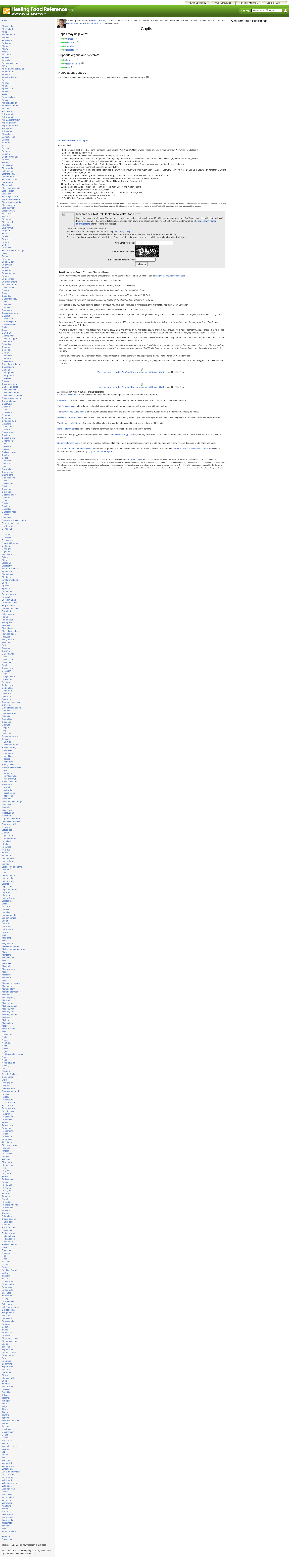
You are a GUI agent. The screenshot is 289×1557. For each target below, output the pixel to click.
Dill (3, 532)
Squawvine (7, 1364)
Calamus (6, 293)
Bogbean (6, 231)
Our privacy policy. (122, 231)
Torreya (5, 1418)
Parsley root (7, 1100)
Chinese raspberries (11, 392)
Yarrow (5, 1509)
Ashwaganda (8, 114)
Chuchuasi (7, 404)
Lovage (5, 932)
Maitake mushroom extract (14, 949)
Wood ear (6, 1500)
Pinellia (5, 1151)
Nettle (4, 1046)
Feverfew (6, 625)
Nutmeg (5, 1066)
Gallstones (71, 42)
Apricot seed (7, 89)
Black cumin (7, 185)
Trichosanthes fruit (10, 1421)
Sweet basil (7, 1389)
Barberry (6, 142)
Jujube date (7, 835)
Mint (4, 980)
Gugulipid (6, 733)
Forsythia (6, 637)
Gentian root (7, 668)
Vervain (5, 1449)
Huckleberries (8, 793)
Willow (5, 1492)
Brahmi (5, 253)
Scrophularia (8, 1313)
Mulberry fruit (8, 1009)
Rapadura (6, 1225)
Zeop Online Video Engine (100, 451)
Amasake (6, 60)
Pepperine (7, 1128)
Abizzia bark (7, 29)
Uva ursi (6, 1438)
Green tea (6, 711)
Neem (5, 1040)
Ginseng (6, 682)
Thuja (4, 1406)
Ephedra (6, 588)
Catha (5, 327)
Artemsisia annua (10, 106)
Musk (4, 1026)
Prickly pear (7, 1190)
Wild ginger (7, 1486)
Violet (4, 1452)
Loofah (5, 921)
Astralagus (7, 131)
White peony (7, 1477)
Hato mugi (6, 742)
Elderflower (7, 571)
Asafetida (6, 108)
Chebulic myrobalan (11, 364)
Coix (4, 444)
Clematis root (8, 432)
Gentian (5, 665)
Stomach (70, 60)
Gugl (4, 730)
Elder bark (6, 563)
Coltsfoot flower (9, 452)
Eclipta (5, 557)
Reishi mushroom (10, 1244)
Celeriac (6, 347)
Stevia (5, 1375)
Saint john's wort (9, 1270)
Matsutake (6, 963)
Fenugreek (7, 622)
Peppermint (7, 1131)
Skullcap (6, 1347)
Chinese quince (9, 390)
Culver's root (7, 483)
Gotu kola (6, 699)
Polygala (6, 1171)
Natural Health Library (71, 423)
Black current (8, 191)
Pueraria (6, 1202)
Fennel (5, 617)
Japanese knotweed (11, 821)
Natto (4, 1037)
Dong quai (7, 549)
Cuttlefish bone (9, 495)
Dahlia (5, 503)
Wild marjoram (8, 1489)
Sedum (5, 1327)
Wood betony (8, 1497)
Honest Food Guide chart (72, 412)
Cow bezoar (7, 472)
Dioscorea (6, 537)
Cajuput (5, 290)
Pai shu (5, 1094)
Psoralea (6, 1199)
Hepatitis (70, 50)
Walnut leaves (8, 1466)
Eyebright (6, 611)
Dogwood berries (10, 543)
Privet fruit (6, 1193)
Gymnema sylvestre (11, 736)
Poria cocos (7, 1179)
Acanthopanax (8, 35)
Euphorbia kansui (10, 603)
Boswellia (6, 248)
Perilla (5, 1134)
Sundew (6, 1384)
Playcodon (7, 1162)
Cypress (6, 500)
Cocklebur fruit (8, 438)
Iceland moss (8, 799)
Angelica (6, 74)
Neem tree (7, 1043)
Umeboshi (6, 1429)
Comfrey (6, 455)
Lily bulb (6, 895)
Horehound (7, 773)
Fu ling (5, 645)
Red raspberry (8, 1236)
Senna (5, 1330)
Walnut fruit (7, 1463)
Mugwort (6, 1000)
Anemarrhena (8, 71)
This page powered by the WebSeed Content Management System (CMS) (131, 372)
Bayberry (6, 151)
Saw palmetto (8, 1301)
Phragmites (7, 1139)
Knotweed (6, 847)
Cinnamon (7, 418)
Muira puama (8, 1003)
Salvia (5, 1279)
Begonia (6, 154)
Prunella (6, 1196)
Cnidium (6, 435)
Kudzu (5, 853)
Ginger (5, 674)
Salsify (5, 1273)
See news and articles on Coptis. (72, 140)
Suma (4, 1381)
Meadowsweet (8, 969)
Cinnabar (6, 415)
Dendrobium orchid (11, 523)
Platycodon (7, 1159)
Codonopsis (7, 441)
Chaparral (6, 358)
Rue (4, 1256)
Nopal (5, 1060)
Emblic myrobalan (10, 580)
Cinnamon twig (9, 421)
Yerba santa (7, 1520)
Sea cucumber (8, 1321)
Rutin (4, 1259)
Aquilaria (6, 91)
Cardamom (7, 310)
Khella (5, 844)
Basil (4, 145)
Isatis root (6, 816)
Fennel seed (7, 620)
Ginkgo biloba (8, 676)
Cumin (5, 486)
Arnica (5, 100)
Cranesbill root (8, 478)
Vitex (4, 1457)
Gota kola (6, 696)
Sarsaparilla (7, 1290)
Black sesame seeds (11, 202)
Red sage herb (9, 1239)
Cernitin (5, 353)
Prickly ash (7, 1185)
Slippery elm (7, 1350)
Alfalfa (5, 49)
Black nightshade (10, 196)
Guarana (6, 725)
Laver (4, 872)
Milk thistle (7, 975)
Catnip (5, 330)
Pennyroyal (7, 1119)
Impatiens (6, 804)
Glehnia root (7, 685)
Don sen (6, 546)
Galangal (6, 648)
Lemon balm (7, 878)
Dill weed (6, 534)
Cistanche (6, 424)
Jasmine (6, 827)
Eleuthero (6, 577)
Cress (4, 480)
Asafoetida (7, 111)
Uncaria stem (8, 1432)
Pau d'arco (7, 1114)
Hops (4, 770)
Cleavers (6, 429)
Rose (4, 1247)
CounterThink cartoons (67, 395)
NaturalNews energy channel (123, 434)
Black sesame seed (11, 199)
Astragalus (7, 128)
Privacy (133, 459)
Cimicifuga (7, 412)
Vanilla (5, 1443)
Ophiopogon (7, 1077)
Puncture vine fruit (10, 1205)
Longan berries (9, 918)
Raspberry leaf (8, 1227)
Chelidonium (8, 367)
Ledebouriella (8, 875)
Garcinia (6, 651)
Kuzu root (6, 855)
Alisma (5, 52)
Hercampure (7, 753)
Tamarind (6, 1398)
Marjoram (6, 955)
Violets (5, 1455)
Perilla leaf (7, 1137)
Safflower (6, 1261)
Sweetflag (6, 1392)
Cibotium (6, 407)
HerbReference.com (66, 429)
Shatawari (6, 1335)
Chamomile (7, 356)
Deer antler (7, 517)
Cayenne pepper (9, 338)
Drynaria (6, 551)
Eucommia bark (9, 600)
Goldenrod (7, 691)
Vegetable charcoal (11, 1446)
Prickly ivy (6, 1188)
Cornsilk (6, 466)
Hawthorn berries (10, 745)
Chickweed (7, 378)
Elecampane (8, 574)
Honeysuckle (8, 764)
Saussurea (7, 1296)
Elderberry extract (10, 569)
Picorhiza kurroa (9, 1145)
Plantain (6, 1156)
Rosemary (6, 1253)
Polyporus (6, 1173)
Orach (5, 1080)
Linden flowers (8, 898)
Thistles (5, 1403)
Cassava (6, 316)
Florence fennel (9, 634)
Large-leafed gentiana (12, 867)
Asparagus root (9, 123)
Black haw (6, 194)
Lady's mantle (8, 858)
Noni (4, 1057)
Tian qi (5, 1412)
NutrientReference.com (67, 443)
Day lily (5, 515)
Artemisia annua (9, 103)
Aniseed (6, 83)
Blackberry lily (8, 208)
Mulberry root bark (10, 1014)
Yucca (5, 1528)
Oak (4, 1068)
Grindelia (6, 716)
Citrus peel (7, 427)
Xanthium (6, 1506)
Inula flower (7, 810)
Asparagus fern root (11, 120)
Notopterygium (8, 1063)
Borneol (5, 245)
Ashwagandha (8, 117)
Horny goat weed (10, 776)
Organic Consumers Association (170, 276)
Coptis (5, 458)
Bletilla (5, 216)
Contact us (7, 1539)
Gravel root (7, 705)
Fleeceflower (8, 628)
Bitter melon (7, 171)
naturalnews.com (65, 400)
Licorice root (7, 884)
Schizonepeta (8, 1310)
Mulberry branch (9, 1006)
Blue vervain (7, 228)
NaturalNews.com (74, 23)
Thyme (5, 1409)
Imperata (6, 807)
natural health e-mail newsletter (79, 449)
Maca (4, 941)
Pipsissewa (7, 1154)
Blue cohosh (7, 222)
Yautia (5, 1511)
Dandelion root (9, 512)
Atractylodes (7, 134)
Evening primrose (10, 608)
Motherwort (7, 995)
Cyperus (6, 498)
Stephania (6, 1372)
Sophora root (8, 1355)
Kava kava (7, 841)
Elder (4, 560)
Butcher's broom (9, 282)
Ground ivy (7, 719)
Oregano (6, 1085)
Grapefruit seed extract (12, 702)
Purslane (6, 1210)
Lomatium (6, 912)
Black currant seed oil (12, 188)
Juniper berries (9, 838)
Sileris (5, 1344)
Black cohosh (8, 182)
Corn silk (6, 463)
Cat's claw (6, 333)
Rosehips (6, 1250)
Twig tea (6, 1426)
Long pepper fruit (10, 915)
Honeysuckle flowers (11, 767)
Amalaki (5, 57)
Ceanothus (7, 341)
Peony (5, 1122)
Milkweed (6, 977)
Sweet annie (7, 1386)
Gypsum (6, 739)
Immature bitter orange (12, 801)
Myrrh (4, 1031)
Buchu (5, 256)
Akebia (5, 46)
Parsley (5, 1097)
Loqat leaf (6, 924)
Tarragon (6, 1401)
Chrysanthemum (9, 401)
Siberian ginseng (10, 1341)
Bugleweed (7, 265)
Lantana (6, 864)
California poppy (9, 299)
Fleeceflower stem (10, 631)
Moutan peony (8, 997)
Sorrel (5, 1358)
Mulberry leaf (8, 1012)
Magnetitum (7, 943)
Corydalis (6, 469)
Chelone (6, 370)
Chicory (5, 381)
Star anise (6, 1369)
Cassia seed (7, 319)
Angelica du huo (9, 77)
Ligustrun (6, 892)
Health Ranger (98, 20)
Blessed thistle (8, 214)
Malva (5, 952)
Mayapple (6, 966)
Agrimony (6, 43)
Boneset (6, 239)
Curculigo (6, 489)
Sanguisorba (8, 1284)
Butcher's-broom (9, 285)
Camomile (6, 304)
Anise (4, 80)
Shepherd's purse (10, 1338)
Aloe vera (6, 54)
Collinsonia (7, 446)
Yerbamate (7, 1523)
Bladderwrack (8, 211)
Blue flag (6, 225)
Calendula (7, 296)
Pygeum (6, 1213)
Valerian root (8, 1440)
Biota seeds (7, 168)
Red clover (7, 1230)
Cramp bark (7, 475)
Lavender (6, 870)
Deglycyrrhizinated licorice (14, 520)
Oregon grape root (10, 1091)
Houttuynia (7, 790)
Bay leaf (5, 148)
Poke (4, 1168)
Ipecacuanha (8, 813)
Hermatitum (7, 756)
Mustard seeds (8, 1029)
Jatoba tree (7, 830)
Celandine (7, 344)
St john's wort (8, 1367)
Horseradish (7, 784)
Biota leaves (7, 165)
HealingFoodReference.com (70, 417)
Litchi (4, 904)
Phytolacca (7, 1142)
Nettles (5, 1048)
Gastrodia (6, 662)
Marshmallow (8, 958)
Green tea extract (10, 713)
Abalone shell (8, 26)
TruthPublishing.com (96, 23)
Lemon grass (8, 881)
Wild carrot (7, 1480)
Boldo (4, 233)
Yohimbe (6, 1526)
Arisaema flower (9, 97)
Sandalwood (8, 1281)
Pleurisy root (7, 1165)
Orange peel (7, 1083)
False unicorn (8, 614)
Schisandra (7, 1304)
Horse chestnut (9, 779)
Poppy (5, 1176)
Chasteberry (7, 361)
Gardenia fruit (8, 654)
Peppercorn (7, 1125)
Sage (4, 1267)
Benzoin (6, 160)
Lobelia (5, 909)
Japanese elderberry (11, 818)
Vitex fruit (6, 1460)
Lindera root (7, 901)
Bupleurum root (9, 273)
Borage (5, 242)
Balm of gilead (8, 137)
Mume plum (7, 1023)
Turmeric (6, 1423)
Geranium (6, 671)
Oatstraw (6, 1071)
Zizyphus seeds (9, 1531)
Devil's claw (7, 526)
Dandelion (7, 509)
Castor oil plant (9, 321)
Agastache (7, 40)
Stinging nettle (8, 1378)
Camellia (6, 302)
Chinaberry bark (9, 384)
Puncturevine (8, 1208)
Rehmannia (7, 1242)
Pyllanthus (7, 1216)
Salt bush (6, 1276)
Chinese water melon (11, 398)
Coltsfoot (6, 449)
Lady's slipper (8, 861)
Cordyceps (7, 461)
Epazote (6, 586)
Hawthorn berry (9, 747)
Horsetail (6, 787)
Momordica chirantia (11, 983)
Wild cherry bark (9, 1483)
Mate (4, 960)
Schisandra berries (10, 1307)
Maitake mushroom (10, 946)
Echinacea (7, 554)
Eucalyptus (7, 597)
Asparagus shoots (10, 125)
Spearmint (6, 1361)
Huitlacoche (7, 796)
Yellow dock (7, 1514)
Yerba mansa (8, 1517)
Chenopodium (8, 373)
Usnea (5, 1435)
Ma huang (6, 938)
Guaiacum (6, 722)
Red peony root (9, 1233)
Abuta (4, 32)
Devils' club (7, 529)
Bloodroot (6, 219)
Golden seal (7, 688)
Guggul (5, 728)
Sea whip (6, 1324)
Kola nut (6, 850)
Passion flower (8, 1102)
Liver (68, 67)
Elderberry (7, 566)
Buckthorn (6, 259)
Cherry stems (8, 375)
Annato (5, 86)
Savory (5, 1298)
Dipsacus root (8, 540)
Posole (5, 1182)
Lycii (4, 935)
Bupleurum (7, 270)
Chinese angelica (10, 387)
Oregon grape (8, 1088)
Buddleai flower (9, 262)
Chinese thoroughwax (12, 395)
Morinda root (8, 986)
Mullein (5, 1020)
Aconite (5, 37)
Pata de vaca (8, 1111)
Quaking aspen (9, 1219)
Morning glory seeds (11, 992)
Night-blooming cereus (12, 1054)
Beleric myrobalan (10, 157)
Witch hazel (7, 1494)
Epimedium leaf (9, 594)
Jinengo (5, 833)
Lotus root (6, 926)
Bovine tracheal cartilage (13, 250)
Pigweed (6, 1148)
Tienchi (5, 1415)
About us (6, 1536)
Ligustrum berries (10, 889)
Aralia (4, 94)
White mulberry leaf (11, 1472)
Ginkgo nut (7, 679)
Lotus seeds (7, 929)
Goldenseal (7, 693)
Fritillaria (6, 642)
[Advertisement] (181, 82)
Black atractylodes (10, 179)
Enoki (4, 583)
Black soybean (8, 205)
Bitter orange (8, 177)
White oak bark (9, 1474)
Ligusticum (7, 887)
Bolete (5, 236)
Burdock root (8, 279)
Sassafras (6, 1293)
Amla (4, 66)
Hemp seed (7, 750)
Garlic (4, 657)
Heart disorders (73, 64)
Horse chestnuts (9, 782)
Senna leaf (7, 1332)
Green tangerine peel (11, 708)
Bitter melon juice (10, 174)
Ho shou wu (7, 762)
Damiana (6, 506)
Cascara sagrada (10, 313)
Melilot (5, 972)
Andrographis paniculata (13, 69)
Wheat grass (7, 1469)
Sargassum (7, 1287)
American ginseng (10, 63)
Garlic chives (8, 659)
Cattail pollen (8, 336)
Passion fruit (7, 1105)
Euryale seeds (8, 605)
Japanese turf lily (9, 824)
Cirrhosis (70, 39)
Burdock (6, 276)
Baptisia (5, 140)
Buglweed (6, 267)
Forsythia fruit (8, 640)
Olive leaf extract (9, 1074)
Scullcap (6, 1315)
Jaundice (70, 46)
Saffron (5, 1264)
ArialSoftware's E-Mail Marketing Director (191, 449)
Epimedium (7, 591)
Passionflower (8, 1108)
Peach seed (7, 1117)
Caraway (6, 307)
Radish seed (8, 1222)
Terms (140, 459)
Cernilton (6, 350)
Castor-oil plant (9, 324)
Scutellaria (7, 1318)
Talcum (5, 1395)
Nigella (5, 1051)
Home (5, 20)
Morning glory (8, 989)
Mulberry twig (8, 1017)
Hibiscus (6, 759)
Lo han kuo (7, 906)
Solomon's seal (9, 1352)
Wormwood (7, 1503)
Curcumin (6, 492)
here (144, 468)
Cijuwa (5, 409)
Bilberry (5, 162)
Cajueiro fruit (8, 287)
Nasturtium (7, 1034)
